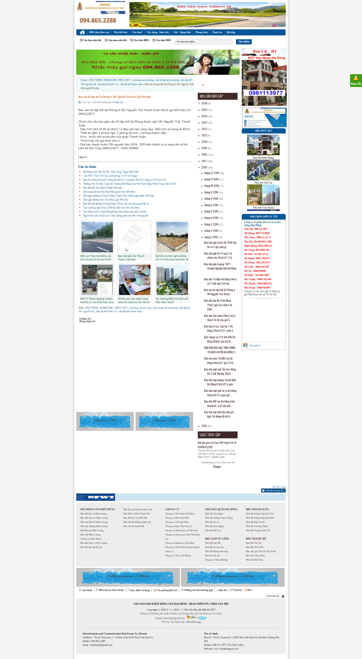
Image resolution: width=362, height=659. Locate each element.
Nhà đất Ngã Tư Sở (255, 522)
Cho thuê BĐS (141, 40)
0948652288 (110, 80)
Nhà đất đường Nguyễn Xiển (260, 518)
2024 (205, 116)
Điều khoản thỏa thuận (111, 590)
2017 (204, 161)
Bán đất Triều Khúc (255, 555)
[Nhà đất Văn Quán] (263, 204)
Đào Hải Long (193, 621)
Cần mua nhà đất (117, 40)
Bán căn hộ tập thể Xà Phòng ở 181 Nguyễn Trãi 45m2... (219, 292)
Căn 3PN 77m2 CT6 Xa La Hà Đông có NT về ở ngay (110, 175)
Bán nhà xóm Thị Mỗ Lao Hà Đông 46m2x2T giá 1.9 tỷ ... (220, 360)
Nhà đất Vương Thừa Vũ (258, 530)
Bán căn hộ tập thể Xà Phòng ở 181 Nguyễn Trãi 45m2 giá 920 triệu (114, 96)
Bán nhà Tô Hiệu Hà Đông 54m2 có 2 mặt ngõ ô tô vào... (220, 281)
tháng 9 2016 (211, 192)
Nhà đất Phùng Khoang (216, 551)
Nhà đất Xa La (212, 522)
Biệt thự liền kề (212, 555)
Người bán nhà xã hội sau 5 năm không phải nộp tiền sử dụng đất (115, 215)
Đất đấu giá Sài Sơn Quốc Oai (137, 509)
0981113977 (124, 80)
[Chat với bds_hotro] (191, 617)
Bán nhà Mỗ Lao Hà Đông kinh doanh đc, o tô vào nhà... (219, 403)
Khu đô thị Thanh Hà (133, 526)
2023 (205, 122)
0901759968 (95, 80)
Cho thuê (137, 32)
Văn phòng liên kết (167, 590)
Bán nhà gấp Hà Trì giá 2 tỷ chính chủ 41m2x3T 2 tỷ (218, 255)
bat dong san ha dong (143, 80)
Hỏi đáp (231, 32)
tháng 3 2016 (211, 224)
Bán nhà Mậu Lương (90, 534)
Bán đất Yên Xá (253, 543)
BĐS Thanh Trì (256, 538)
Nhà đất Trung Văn (214, 547)
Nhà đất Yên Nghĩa (214, 526)
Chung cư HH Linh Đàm (177, 518)
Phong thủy (201, 32)
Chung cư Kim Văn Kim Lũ (178, 526)
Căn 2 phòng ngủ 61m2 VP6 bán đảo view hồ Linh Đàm (111, 207)
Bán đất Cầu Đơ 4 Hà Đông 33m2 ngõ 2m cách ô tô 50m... (218, 304)
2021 (204, 135)
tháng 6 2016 (211, 205)
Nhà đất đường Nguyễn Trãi (259, 513)
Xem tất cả (254, 345)
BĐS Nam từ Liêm (217, 538)
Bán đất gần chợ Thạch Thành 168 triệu (102, 187)
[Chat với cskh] (202, 618)
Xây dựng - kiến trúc (158, 32)
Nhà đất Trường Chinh (257, 526)
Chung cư (172, 509)
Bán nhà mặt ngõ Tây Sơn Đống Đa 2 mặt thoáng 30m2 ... (220, 371)
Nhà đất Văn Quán (263, 207)
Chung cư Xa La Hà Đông (178, 555)
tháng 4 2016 (211, 218)
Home (84, 80)
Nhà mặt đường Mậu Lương (94, 526)
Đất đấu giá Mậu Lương (92, 530)
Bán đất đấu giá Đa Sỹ (91, 547)
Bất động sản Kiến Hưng (97, 509)
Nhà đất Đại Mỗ (213, 543)
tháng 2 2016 (211, 230)
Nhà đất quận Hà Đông (221, 509)
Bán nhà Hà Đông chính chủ (137, 522)
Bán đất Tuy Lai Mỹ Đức (135, 518)
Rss (250, 590)
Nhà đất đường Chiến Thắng (219, 518)
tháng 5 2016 (211, 211)
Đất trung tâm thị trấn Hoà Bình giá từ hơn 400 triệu (109, 191)
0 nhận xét (117, 102)
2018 (204, 154)
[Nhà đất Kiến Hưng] (263, 154)
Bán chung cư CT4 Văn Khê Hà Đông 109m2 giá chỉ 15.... (219, 339)
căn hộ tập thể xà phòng (168, 80)
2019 (204, 148)
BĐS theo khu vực (99, 32)
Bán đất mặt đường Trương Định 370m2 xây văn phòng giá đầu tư (116, 203)
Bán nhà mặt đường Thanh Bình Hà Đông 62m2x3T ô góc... (220, 382)
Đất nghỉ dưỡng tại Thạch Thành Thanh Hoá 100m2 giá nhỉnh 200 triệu (118, 195)
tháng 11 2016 (211, 179)
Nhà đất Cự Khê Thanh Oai (136, 513)
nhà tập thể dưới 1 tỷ (108, 84)
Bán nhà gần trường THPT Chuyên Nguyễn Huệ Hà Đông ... (220, 268)
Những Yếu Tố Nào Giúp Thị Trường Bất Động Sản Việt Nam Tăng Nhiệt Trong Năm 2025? (129, 183)
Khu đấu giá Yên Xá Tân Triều (261, 551)
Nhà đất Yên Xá (263, 182)
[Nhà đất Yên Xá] (263, 179)
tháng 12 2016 (212, 173)
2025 (205, 109)
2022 (205, 129)
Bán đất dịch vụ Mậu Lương (94, 518)
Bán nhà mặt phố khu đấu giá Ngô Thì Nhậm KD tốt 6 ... (219, 414)
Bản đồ (223, 590)
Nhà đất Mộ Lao (213, 530)
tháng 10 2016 (212, 186)
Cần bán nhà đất (92, 40)
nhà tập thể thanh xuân (131, 84)
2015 (204, 426)
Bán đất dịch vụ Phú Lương (93, 543)
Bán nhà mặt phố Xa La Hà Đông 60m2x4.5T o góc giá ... (220, 392)
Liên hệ (238, 590)
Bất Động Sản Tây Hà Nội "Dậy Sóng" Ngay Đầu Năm (111, 171)
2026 (205, 103)
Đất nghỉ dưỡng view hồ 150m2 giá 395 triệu (105, 199)
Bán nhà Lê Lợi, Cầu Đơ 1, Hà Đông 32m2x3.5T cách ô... (219, 328)
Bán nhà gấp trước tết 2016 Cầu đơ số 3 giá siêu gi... (220, 244)
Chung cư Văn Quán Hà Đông (180, 513)
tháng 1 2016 (211, 237)
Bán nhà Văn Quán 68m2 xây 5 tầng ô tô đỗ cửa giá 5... (220, 317)
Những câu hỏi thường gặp (198, 590)
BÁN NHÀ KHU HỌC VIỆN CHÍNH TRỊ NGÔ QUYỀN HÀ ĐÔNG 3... (220, 350)
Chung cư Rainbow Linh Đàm (179, 543)
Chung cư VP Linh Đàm (177, 522)
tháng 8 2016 (211, 198)
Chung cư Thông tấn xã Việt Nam (181, 530)
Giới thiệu (87, 590)
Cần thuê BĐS (163, 40)
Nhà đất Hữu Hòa (254, 559)
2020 (205, 142)
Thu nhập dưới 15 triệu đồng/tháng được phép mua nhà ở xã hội (114, 211)
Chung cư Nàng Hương (216, 559)
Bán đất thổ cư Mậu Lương (93, 513)
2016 (204, 167)
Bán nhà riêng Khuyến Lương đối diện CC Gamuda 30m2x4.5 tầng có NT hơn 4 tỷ (124, 179)
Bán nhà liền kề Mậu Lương (94, 522)
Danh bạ (217, 32)
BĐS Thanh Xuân (257, 509)
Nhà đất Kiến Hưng (263, 157)
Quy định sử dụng (140, 590)
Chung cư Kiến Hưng (90, 538)
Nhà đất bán (120, 32)
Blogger (217, 466)
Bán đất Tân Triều (255, 547)
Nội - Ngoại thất (182, 32)
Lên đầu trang (279, 487)
